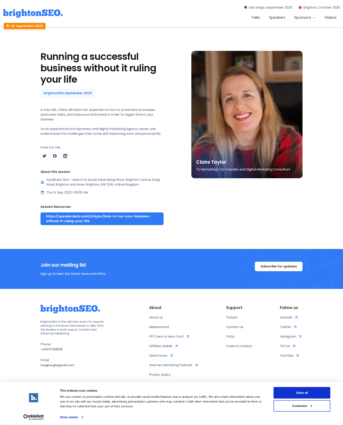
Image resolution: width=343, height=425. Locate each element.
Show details (69, 417)
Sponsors (302, 17)
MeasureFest (159, 327)
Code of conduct (239, 346)
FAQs (230, 336)
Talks (255, 17)
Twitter (285, 327)
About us (156, 317)
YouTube (286, 355)
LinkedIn (286, 317)
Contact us (234, 327)
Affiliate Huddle (160, 346)
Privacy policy (160, 374)
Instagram (288, 336)
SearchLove (158, 355)
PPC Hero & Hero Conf (166, 336)
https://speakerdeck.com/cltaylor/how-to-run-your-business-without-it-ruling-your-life (98, 218)
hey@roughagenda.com (57, 365)
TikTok (285, 346)
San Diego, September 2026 (270, 7)
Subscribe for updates (278, 266)
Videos (331, 17)
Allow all (302, 392)
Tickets (231, 317)
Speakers (277, 17)
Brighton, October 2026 (321, 7)
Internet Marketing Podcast (170, 365)
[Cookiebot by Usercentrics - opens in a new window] (33, 417)
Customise (299, 405)
